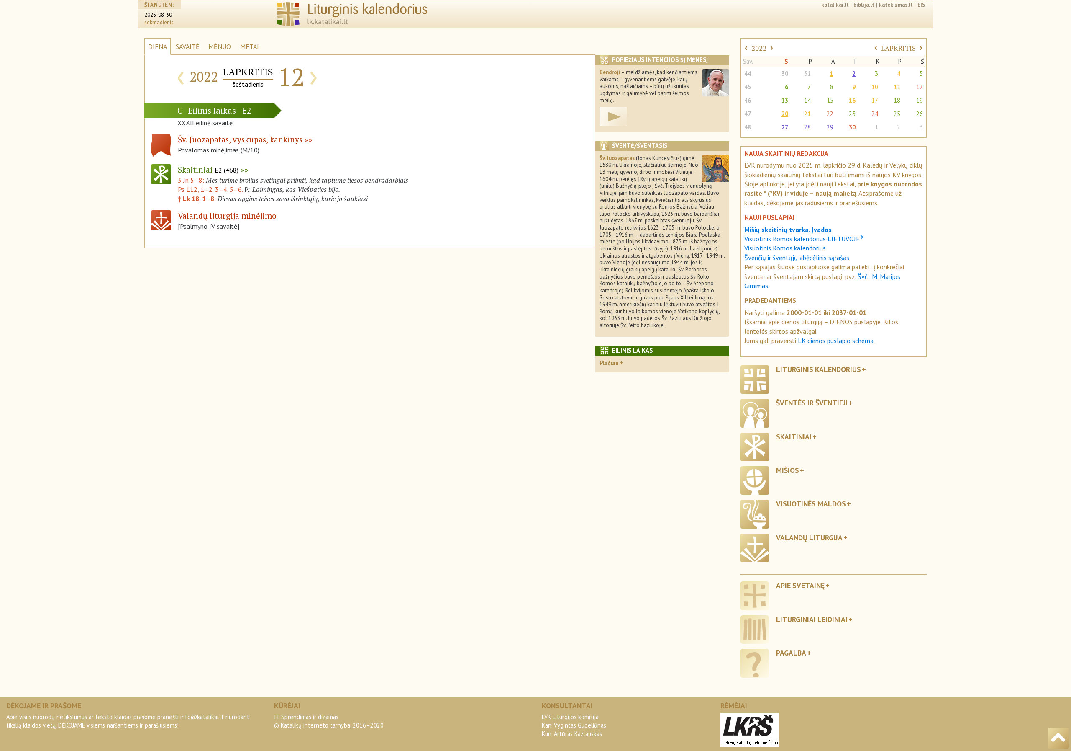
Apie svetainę (800, 585)
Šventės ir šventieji (812, 403)
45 (747, 87)
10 (874, 87)
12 (919, 87)
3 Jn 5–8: (192, 180)
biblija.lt (863, 4)
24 (874, 114)
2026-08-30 (158, 14)
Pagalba (791, 653)
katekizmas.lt (896, 4)
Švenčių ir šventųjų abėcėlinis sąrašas (796, 257)
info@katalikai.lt (202, 717)
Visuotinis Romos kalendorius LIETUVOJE (804, 239)
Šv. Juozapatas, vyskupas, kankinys (240, 139)
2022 (758, 48)
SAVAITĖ (188, 46)
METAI (249, 46)
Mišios (787, 470)
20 (784, 114)
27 (784, 127)
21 (807, 114)
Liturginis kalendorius (818, 369)
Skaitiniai (208, 169)
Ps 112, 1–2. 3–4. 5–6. (210, 189)
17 (874, 100)
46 (747, 100)
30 (784, 73)
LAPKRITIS (898, 48)
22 (830, 114)
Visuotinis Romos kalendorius (785, 248)
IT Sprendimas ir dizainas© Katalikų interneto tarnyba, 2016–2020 (329, 721)
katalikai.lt (835, 4)
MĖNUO (219, 46)
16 (852, 100)
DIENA (157, 46)
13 (784, 100)
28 (807, 127)
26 (919, 114)
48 (747, 127)
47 (747, 114)
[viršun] (1058, 738)
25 (897, 114)
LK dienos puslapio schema (836, 340)
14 (807, 100)
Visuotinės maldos (811, 503)
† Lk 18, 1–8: (198, 198)
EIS (921, 4)
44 (747, 73)
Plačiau (609, 363)
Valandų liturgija (809, 537)
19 (919, 100)
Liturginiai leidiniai (812, 619)
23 (852, 114)
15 (830, 100)
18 (897, 100)
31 (807, 73)
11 (897, 87)
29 (830, 127)
